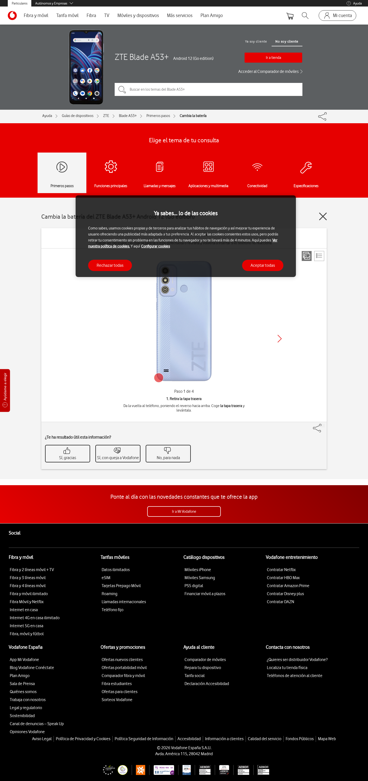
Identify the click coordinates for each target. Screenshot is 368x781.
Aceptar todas (263, 265)
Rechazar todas (110, 265)
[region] (186, 236)
